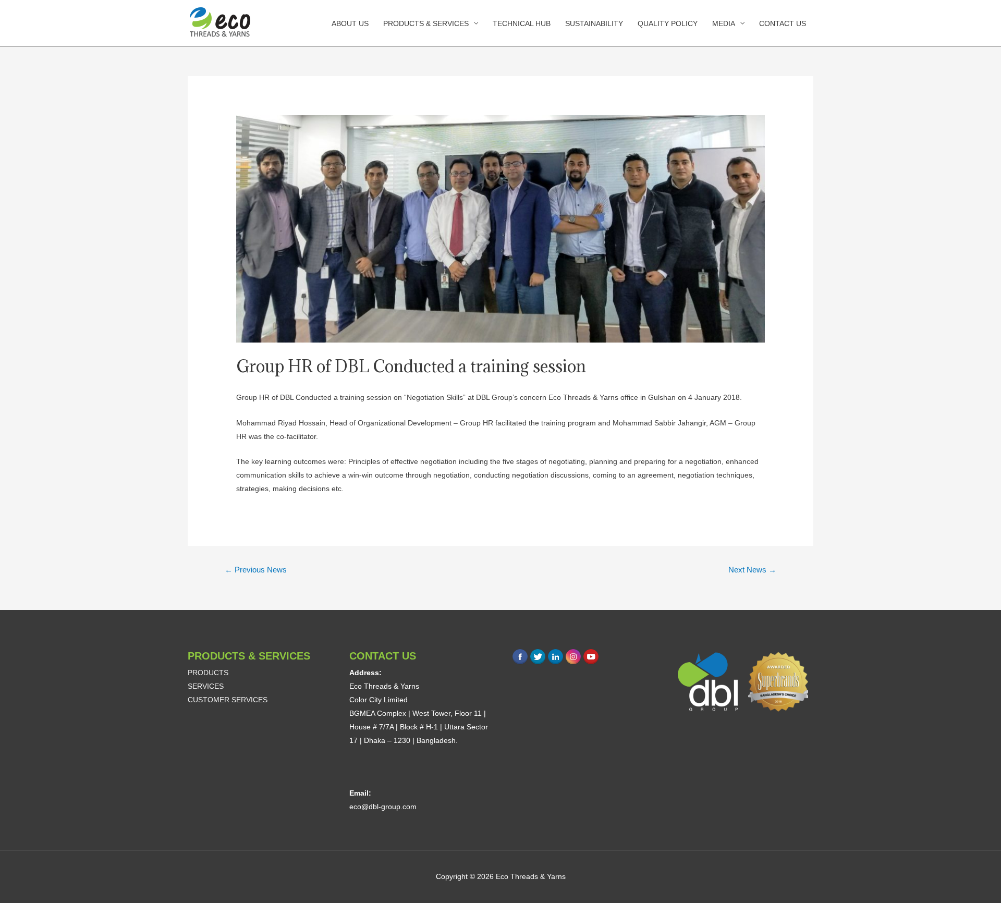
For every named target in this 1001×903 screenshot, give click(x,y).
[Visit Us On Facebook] (520, 656)
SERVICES (206, 686)
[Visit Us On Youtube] (591, 656)
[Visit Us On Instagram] (573, 656)
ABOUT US (350, 23)
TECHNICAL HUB (522, 23)
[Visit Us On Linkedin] (555, 656)
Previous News (256, 569)
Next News (752, 569)
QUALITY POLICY (668, 23)
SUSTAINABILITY (594, 23)
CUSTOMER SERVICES (227, 699)
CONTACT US (782, 23)
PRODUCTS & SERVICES (426, 23)
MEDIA (723, 23)
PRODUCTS (208, 672)
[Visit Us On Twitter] (537, 656)
